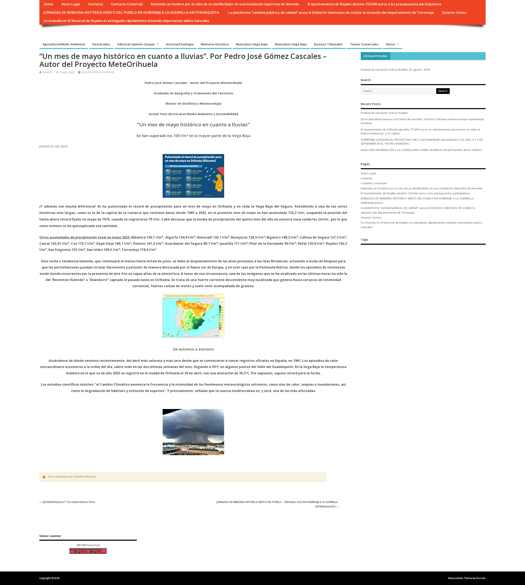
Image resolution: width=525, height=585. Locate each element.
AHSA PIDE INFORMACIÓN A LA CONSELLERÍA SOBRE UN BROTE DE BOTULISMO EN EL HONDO (421, 150)
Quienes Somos (454, 12)
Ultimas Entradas (375, 56)
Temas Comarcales (364, 44)
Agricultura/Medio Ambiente (63, 44)
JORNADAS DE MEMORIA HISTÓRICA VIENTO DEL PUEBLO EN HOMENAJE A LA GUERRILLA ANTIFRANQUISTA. (131, 12)
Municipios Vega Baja (252, 44)
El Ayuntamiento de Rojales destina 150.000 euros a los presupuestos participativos (374, 4)
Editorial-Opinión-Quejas (136, 44)
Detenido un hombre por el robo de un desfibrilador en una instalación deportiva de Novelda (225, 4)
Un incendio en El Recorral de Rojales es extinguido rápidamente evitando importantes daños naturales (126, 20)
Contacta (95, 4)
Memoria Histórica (215, 44)
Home (48, 4)
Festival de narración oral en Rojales (384, 69)
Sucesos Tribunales (328, 44)
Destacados (101, 44)
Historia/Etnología (180, 44)
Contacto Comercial (127, 4)
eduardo (47, 72)
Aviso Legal (71, 4)
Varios (390, 44)
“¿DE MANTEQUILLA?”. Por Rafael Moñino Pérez (68, 502)
